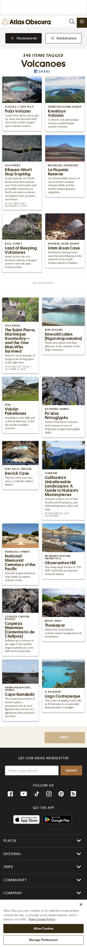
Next (64, 737)
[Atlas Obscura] (27, 22)
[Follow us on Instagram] (49, 794)
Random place (67, 38)
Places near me (27, 38)
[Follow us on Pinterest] (61, 794)
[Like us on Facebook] (10, 794)
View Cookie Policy (42, 919)
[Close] (81, 904)
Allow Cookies (43, 928)
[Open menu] (82, 21)
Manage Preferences (43, 940)
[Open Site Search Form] (71, 21)
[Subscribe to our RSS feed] (73, 794)
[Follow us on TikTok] (36, 794)
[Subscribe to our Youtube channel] (23, 794)
